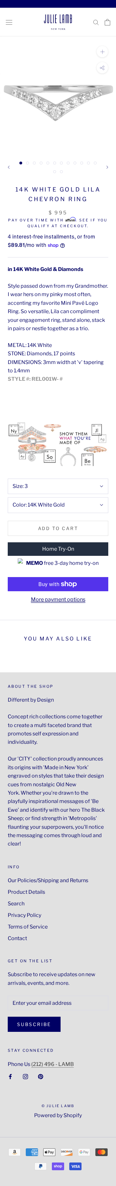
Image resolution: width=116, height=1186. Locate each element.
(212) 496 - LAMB (52, 1064)
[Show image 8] (68, 163)
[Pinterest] (40, 1076)
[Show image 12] (95, 163)
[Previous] (9, 167)
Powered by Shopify (58, 1115)
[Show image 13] (54, 171)
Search (16, 904)
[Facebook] (10, 1076)
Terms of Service (28, 927)
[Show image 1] (20, 163)
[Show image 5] (47, 163)
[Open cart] (107, 22)
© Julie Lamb (58, 1106)
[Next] (107, 167)
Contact (17, 938)
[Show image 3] (34, 163)
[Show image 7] (61, 163)
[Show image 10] (81, 163)
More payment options (58, 599)
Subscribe (34, 1024)
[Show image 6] (54, 163)
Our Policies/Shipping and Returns (48, 880)
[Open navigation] (9, 21)
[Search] (96, 22)
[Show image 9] (74, 163)
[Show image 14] (61, 171)
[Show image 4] (41, 163)
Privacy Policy (24, 915)
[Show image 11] (88, 163)
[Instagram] (25, 1076)
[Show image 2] (27, 163)
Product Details (26, 892)
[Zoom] (102, 51)
